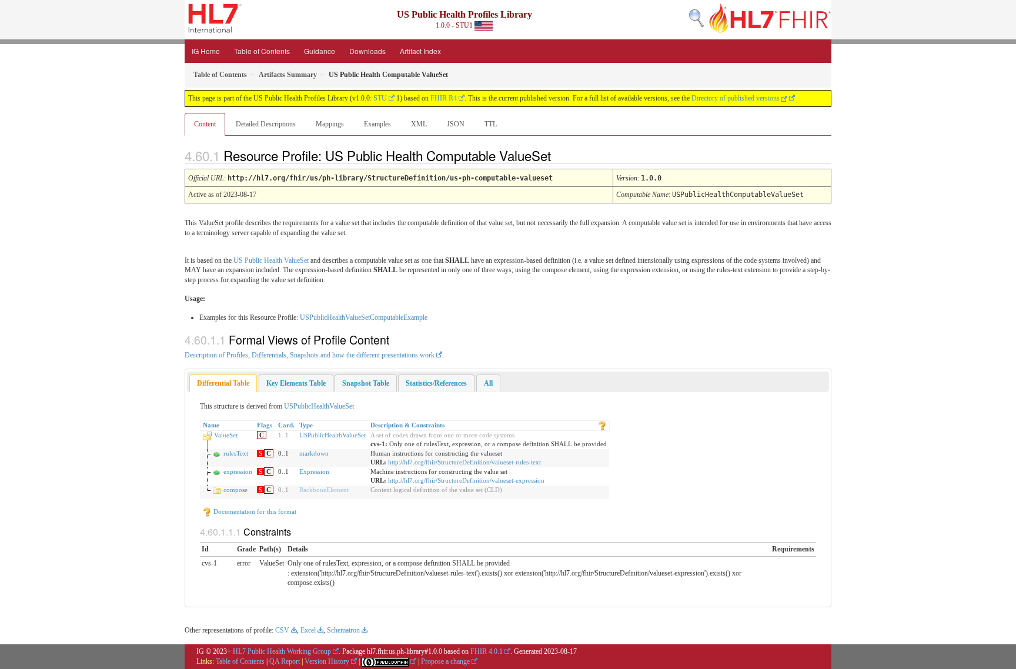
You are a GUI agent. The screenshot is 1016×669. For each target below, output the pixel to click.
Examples (377, 124)
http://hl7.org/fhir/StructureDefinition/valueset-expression (466, 480)
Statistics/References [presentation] (436, 383)
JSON (455, 124)
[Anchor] (560, 155)
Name (211, 425)
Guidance (319, 51)
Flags (264, 425)
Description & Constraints (407, 425)
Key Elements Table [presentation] (296, 383)
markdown (314, 453)
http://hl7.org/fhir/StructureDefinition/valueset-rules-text (464, 462)
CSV (282, 630)
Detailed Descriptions (266, 124)
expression (237, 471)
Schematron (343, 630)
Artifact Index (420, 51)
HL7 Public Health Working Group (282, 651)
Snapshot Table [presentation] (365, 383)
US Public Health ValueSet (271, 260)
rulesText (235, 453)
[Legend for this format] (602, 425)
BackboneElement (324, 489)
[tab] (223, 383)
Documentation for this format (254, 511)
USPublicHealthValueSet (319, 406)
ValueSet (226, 435)
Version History (327, 661)
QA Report (284, 661)
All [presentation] (488, 383)
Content (205, 124)
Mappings (330, 124)
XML (419, 124)
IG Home (206, 51)
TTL (490, 124)
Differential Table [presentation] (223, 383)
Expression (314, 471)
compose (235, 489)
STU (380, 98)
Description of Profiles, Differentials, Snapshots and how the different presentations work (310, 355)
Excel (308, 630)
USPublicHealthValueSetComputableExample (363, 317)
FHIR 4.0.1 (486, 651)
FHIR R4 (443, 98)
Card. (286, 425)
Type (306, 425)
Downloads (367, 51)
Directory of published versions (736, 98)
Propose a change (445, 661)
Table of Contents (262, 51)
